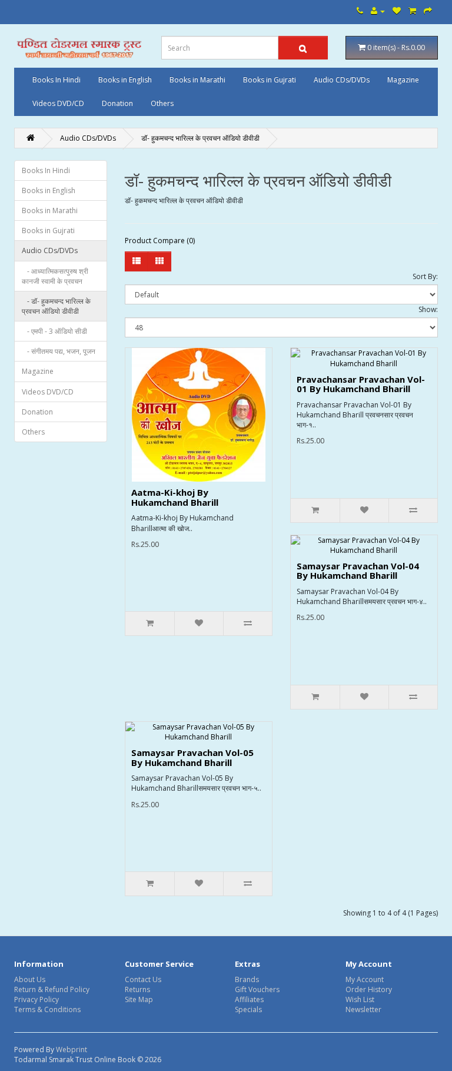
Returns (137, 989)
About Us (29, 979)
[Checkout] (428, 11)
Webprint (71, 1050)
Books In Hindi (56, 80)
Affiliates (249, 999)
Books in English (125, 80)
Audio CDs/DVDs (342, 80)
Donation (117, 103)
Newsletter (363, 1009)
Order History (368, 989)
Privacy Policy (36, 999)
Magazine (403, 80)
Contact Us (143, 979)
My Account (364, 979)
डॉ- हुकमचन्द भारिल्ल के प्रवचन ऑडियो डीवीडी (200, 138)
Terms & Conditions (47, 1009)
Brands (247, 979)
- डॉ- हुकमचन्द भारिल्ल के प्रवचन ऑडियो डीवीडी (56, 306)
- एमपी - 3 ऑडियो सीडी (54, 331)
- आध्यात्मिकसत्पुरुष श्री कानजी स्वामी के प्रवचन (55, 276)
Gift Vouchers (257, 989)
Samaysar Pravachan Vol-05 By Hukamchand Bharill (192, 757)
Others (162, 103)
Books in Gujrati (269, 80)
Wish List (359, 999)
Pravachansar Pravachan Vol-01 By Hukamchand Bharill (361, 384)
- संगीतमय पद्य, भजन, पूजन (58, 351)
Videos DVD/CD (58, 103)
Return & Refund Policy (51, 989)
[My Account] (378, 11)
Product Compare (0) (160, 241)
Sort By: (425, 276)
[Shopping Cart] (412, 11)
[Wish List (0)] (397, 11)
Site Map (139, 999)
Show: (428, 309)
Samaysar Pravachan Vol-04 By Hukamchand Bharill (358, 571)
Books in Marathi (197, 80)
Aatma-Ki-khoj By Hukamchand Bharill (174, 497)
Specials (248, 1009)
